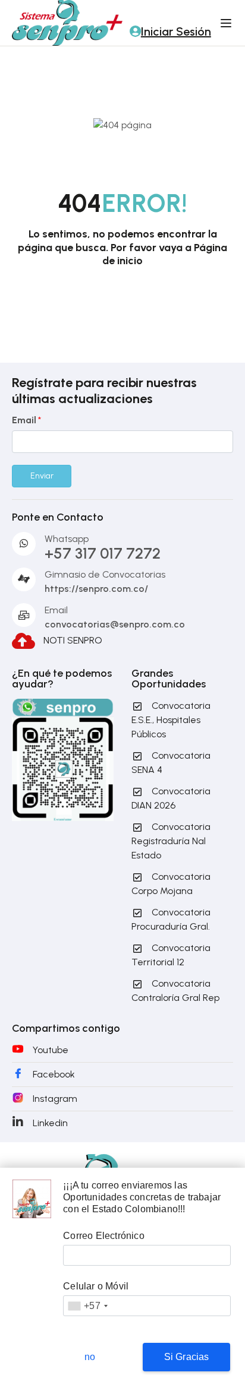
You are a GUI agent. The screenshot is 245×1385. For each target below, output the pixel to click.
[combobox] (87, 1306)
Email (26, 420)
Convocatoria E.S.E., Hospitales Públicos (171, 720)
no (89, 1357)
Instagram (55, 1098)
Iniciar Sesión (176, 31)
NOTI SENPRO (72, 639)
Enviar (42, 476)
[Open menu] (227, 23)
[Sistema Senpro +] (67, 22)
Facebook (54, 1074)
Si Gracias (186, 1357)
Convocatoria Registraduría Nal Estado (171, 841)
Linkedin (50, 1123)
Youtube (50, 1050)
